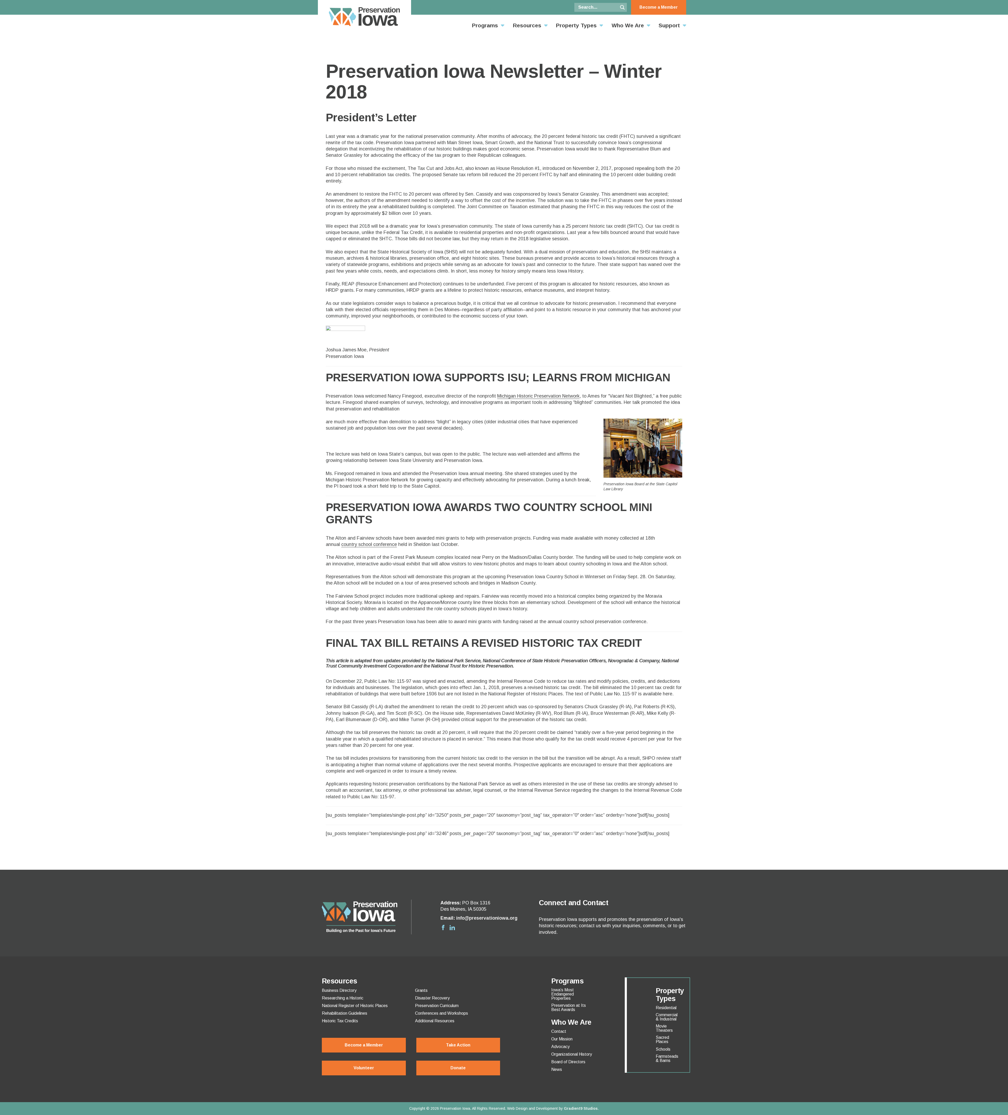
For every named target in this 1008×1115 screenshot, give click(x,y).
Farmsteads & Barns (667, 1058)
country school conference (369, 544)
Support (669, 25)
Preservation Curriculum (437, 1006)
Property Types (576, 25)
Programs (485, 25)
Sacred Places (662, 1039)
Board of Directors (568, 1062)
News (556, 1069)
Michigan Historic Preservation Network (538, 396)
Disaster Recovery (432, 998)
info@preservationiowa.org (486, 918)
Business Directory (339, 990)
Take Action (458, 1045)
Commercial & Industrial (667, 1017)
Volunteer (364, 1068)
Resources (527, 25)
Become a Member (658, 7)
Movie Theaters (664, 1028)
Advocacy (560, 1047)
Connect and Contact (573, 903)
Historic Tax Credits (340, 1021)
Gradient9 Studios (581, 1108)
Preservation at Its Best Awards (568, 1007)
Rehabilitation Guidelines (344, 1013)
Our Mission (562, 1039)
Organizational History (571, 1054)
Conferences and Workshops (441, 1013)
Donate (458, 1068)
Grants (421, 990)
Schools (663, 1049)
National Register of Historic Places (355, 1006)
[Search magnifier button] (622, 7)
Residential (666, 1008)
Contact (558, 1031)
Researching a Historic (342, 998)
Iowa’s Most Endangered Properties (562, 994)
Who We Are (628, 25)
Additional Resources (434, 1021)
